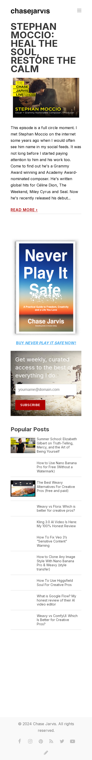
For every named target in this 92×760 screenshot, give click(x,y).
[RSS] (51, 741)
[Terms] (46, 752)
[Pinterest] (41, 741)
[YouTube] (72, 741)
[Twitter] (62, 741)
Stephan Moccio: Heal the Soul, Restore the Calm (43, 48)
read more (24, 210)
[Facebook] (19, 741)
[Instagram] (30, 741)
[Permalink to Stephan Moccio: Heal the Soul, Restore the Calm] (46, 98)
